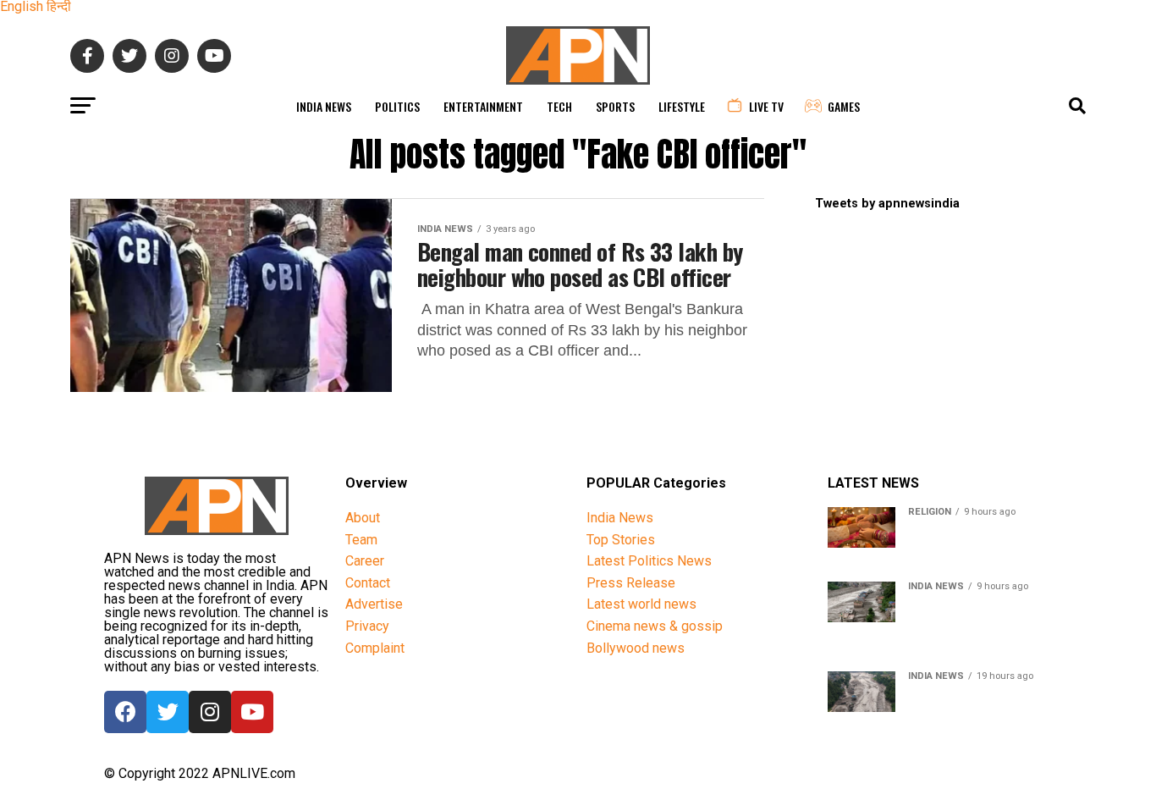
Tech (559, 106)
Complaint (375, 648)
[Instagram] (210, 712)
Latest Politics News (649, 561)
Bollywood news (635, 648)
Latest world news (641, 604)
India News (323, 106)
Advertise (374, 604)
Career (364, 561)
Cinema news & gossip (654, 626)
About (362, 518)
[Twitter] (167, 712)
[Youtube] (252, 712)
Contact (367, 583)
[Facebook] (125, 712)
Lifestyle (681, 106)
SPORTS (615, 106)
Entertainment (483, 106)
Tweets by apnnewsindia (887, 203)
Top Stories (620, 540)
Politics (397, 106)
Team (361, 540)
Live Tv (766, 106)
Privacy (367, 626)
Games (844, 106)
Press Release (630, 583)
